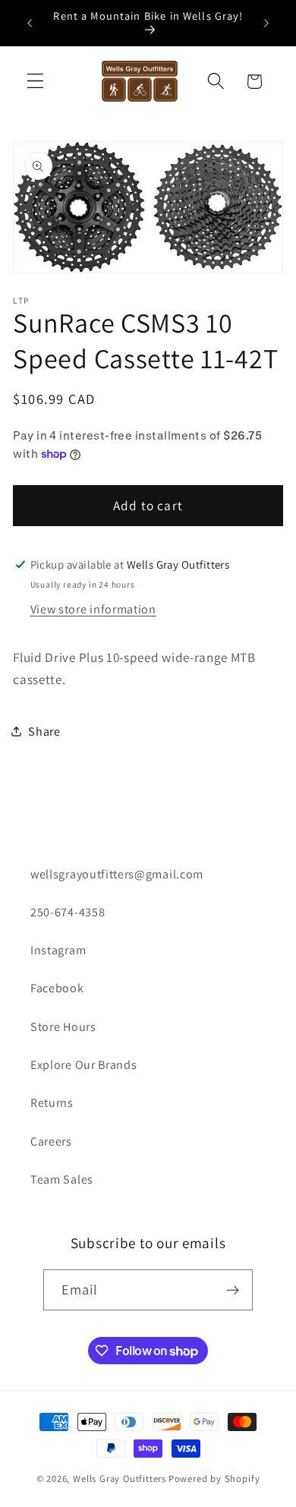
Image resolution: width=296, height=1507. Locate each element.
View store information (93, 609)
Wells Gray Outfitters (119, 1478)
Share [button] (44, 731)
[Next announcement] (266, 22)
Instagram (58, 950)
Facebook (57, 988)
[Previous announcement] (29, 22)
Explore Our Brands (83, 1065)
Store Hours (63, 1027)
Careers (51, 1141)
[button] (35, 81)
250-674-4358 (67, 912)
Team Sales (61, 1179)
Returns (52, 1103)
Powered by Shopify (214, 1478)
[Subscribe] (233, 1289)
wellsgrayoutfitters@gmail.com (116, 874)
